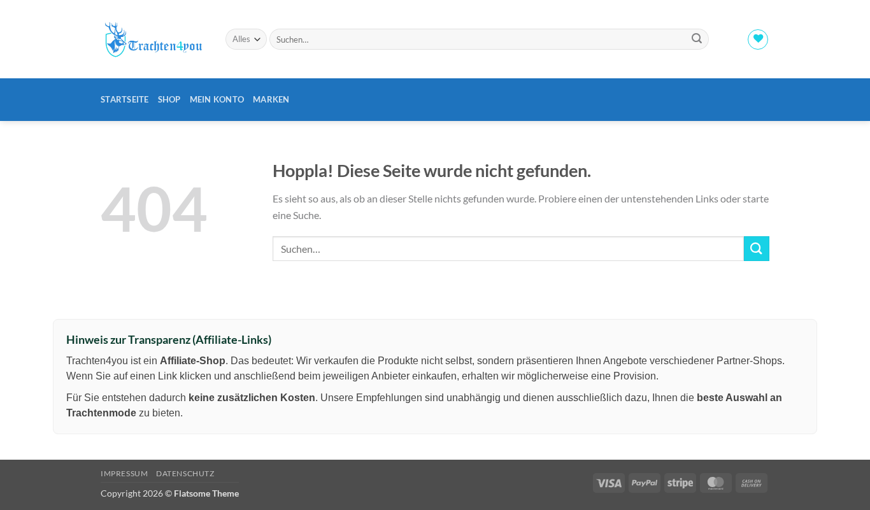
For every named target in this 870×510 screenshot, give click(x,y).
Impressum (124, 473)
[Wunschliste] (758, 39)
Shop (169, 99)
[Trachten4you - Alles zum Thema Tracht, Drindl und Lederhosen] (153, 39)
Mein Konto (217, 99)
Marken (271, 99)
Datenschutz (185, 473)
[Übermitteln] (697, 39)
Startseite (125, 99)
